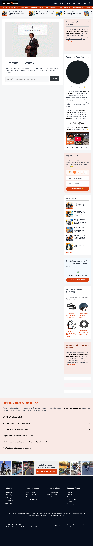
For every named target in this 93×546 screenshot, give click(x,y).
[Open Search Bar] (89, 3)
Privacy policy (55, 525)
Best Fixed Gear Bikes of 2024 (10, 7)
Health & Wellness (78, 7)
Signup (79, 3)
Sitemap (85, 525)
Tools (68, 3)
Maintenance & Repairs (37, 7)
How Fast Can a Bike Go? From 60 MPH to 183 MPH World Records (79, 213)
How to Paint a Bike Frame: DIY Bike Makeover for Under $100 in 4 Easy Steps (79, 230)
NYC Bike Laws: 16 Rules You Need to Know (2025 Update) (80, 245)
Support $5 (76, 189)
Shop (73, 3)
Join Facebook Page (78, 280)
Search (54, 79)
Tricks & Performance (64, 7)
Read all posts (70, 252)
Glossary (61, 3)
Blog (55, 3)
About (85, 3)
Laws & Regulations (51, 7)
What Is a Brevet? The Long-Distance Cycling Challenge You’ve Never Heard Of (80, 221)
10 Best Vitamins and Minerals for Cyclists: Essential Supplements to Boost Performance (79, 238)
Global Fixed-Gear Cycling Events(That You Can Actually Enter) (80, 204)
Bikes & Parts (24, 7)
